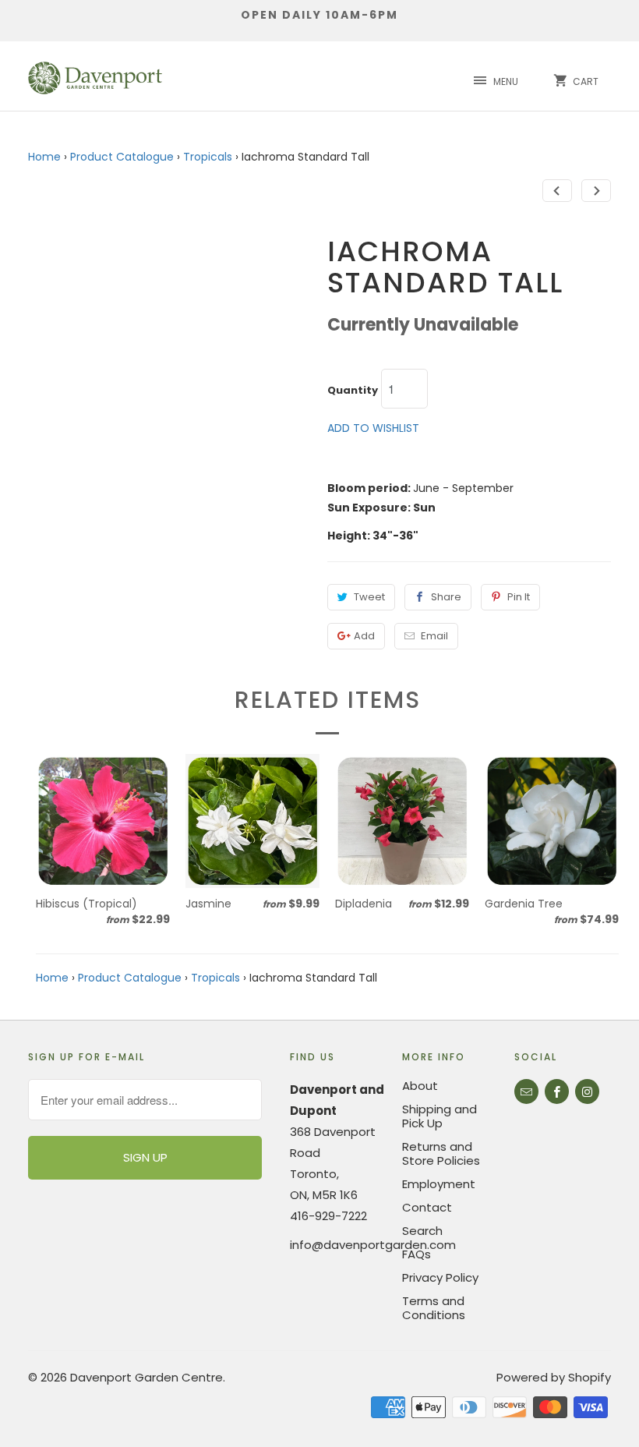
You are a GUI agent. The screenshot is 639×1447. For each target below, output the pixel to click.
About (420, 1085)
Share (446, 596)
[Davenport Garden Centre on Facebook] (557, 1091)
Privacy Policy (440, 1277)
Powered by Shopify (553, 1377)
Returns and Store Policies (441, 1153)
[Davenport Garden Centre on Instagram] (587, 1091)
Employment (438, 1184)
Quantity (352, 391)
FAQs (416, 1254)
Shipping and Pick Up (439, 1116)
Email (434, 635)
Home (44, 157)
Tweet (369, 596)
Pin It (518, 596)
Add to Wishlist (373, 428)
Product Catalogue (122, 157)
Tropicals (207, 157)
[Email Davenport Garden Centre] (526, 1091)
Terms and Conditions (433, 1308)
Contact (427, 1207)
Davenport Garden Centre (146, 1377)
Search (422, 1230)
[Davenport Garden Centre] (95, 76)
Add (364, 635)
